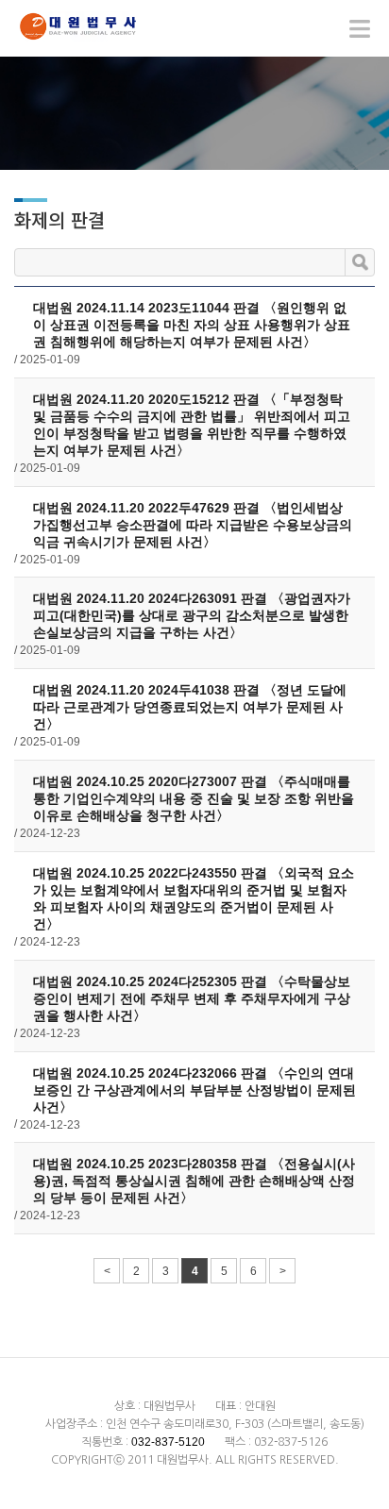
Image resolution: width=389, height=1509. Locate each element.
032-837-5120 (168, 1442)
